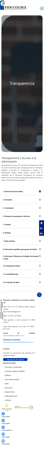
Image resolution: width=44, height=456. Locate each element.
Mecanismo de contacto (15, 359)
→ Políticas (7, 375)
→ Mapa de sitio (9, 392)
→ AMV (6, 383)
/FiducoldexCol (7, 430)
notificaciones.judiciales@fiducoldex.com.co (18, 342)
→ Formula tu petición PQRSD (14, 371)
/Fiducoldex (6, 416)
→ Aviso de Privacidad (11, 379)
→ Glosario (7, 400)
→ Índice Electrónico (10, 396)
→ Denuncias (7, 388)
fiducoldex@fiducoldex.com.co (13, 335)
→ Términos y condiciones (12, 367)
